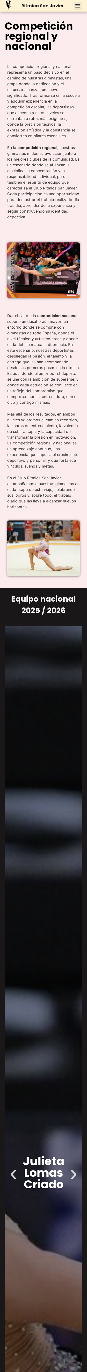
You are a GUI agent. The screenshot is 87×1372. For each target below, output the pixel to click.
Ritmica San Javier (43, 6)
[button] (78, 6)
